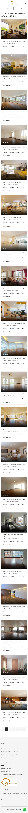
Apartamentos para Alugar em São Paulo (10, 755)
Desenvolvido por (10, 809)
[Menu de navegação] (3, 3)
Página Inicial (4, 748)
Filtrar (21, 8)
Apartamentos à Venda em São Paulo (9, 751)
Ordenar (8, 8)
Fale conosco (4, 758)
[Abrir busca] (25, 3)
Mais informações (7, 50)
